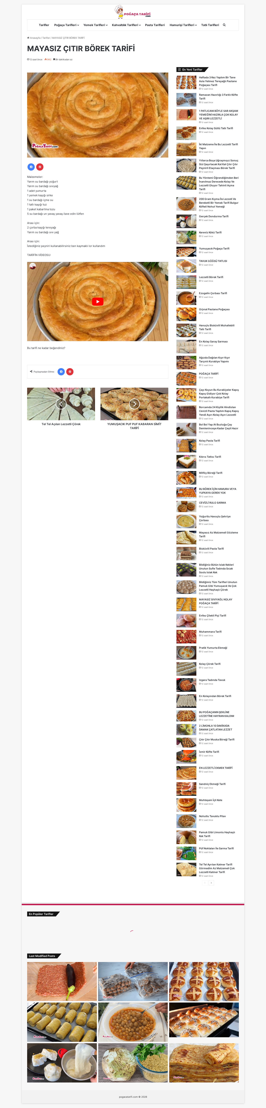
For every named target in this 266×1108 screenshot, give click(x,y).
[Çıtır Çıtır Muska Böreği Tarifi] (186, 742)
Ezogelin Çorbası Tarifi (213, 293)
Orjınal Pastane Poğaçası (214, 309)
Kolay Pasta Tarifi (209, 440)
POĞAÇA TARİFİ (208, 373)
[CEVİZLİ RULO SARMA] (186, 506)
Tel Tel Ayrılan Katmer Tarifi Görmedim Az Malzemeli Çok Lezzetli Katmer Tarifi (217, 868)
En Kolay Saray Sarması (213, 341)
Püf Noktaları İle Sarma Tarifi (216, 848)
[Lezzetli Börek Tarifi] (186, 282)
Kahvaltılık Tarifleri (125, 25)
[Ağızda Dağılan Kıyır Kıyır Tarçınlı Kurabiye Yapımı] (186, 362)
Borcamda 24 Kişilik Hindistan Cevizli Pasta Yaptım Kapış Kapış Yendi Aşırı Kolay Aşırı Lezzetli (219, 411)
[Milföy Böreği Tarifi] (186, 478)
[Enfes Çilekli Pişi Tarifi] (186, 620)
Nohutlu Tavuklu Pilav (212, 816)
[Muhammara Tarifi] (186, 636)
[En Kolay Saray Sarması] (186, 346)
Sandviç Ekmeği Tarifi (212, 783)
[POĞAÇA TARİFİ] (186, 378)
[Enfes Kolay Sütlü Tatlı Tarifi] (186, 133)
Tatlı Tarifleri (210, 25)
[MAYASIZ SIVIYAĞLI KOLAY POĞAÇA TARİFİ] (186, 604)
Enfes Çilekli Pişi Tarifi (212, 615)
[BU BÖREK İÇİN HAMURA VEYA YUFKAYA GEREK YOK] (186, 492)
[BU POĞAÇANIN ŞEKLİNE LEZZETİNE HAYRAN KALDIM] (186, 716)
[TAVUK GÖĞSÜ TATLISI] (186, 266)
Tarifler (44, 25)
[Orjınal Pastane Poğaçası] (186, 314)
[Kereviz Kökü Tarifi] (186, 237)
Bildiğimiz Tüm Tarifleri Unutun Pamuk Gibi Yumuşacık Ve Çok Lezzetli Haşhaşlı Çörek (218, 586)
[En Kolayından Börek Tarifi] (186, 701)
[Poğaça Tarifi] (132, 12)
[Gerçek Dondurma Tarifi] (186, 221)
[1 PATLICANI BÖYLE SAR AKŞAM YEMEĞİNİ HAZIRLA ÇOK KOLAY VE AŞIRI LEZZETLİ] (186, 114)
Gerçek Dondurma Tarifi (214, 216)
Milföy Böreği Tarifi (210, 472)
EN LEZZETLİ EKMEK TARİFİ (216, 767)
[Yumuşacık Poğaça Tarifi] (186, 252)
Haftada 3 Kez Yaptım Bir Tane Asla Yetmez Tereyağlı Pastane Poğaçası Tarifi (218, 81)
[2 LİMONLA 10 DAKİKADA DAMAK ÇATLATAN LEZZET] (186, 729)
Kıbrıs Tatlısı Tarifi (210, 456)
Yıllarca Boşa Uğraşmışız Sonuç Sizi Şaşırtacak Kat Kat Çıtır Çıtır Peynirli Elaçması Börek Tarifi (218, 164)
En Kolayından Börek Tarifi (215, 696)
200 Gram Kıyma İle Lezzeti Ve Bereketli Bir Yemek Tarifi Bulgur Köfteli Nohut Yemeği (218, 202)
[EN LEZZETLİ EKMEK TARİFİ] (186, 773)
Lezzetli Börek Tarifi (211, 277)
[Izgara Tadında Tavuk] (186, 685)
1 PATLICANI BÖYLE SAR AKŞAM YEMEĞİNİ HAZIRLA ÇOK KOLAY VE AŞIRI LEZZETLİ (218, 114)
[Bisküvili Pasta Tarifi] (186, 553)
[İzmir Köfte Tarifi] (186, 757)
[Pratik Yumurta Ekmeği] (186, 653)
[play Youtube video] (97, 301)
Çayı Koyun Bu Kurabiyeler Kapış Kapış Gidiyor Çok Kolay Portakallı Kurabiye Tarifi (219, 393)
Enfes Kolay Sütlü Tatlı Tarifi (216, 128)
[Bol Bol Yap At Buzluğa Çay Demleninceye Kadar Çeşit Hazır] (186, 429)
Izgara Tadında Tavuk (212, 679)
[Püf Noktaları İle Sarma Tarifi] (186, 853)
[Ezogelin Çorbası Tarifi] (186, 298)
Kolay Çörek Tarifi (210, 663)
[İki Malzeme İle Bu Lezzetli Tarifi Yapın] (186, 149)
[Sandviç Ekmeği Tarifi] (186, 789)
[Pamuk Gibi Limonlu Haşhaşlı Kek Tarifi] (186, 837)
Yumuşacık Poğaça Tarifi (214, 248)
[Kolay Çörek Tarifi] (186, 669)
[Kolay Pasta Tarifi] (186, 445)
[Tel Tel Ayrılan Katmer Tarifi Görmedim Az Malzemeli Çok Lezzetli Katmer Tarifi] (186, 869)
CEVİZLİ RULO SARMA (212, 502)
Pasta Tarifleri (155, 25)
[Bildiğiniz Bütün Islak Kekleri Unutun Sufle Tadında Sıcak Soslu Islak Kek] (186, 570)
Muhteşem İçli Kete (210, 800)
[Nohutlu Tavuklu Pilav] (186, 821)
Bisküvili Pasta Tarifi (211, 548)
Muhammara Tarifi (210, 631)
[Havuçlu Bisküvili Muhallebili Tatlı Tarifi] (186, 330)
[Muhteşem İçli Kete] (186, 805)
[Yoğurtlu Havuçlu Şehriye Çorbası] (186, 521)
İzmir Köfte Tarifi (209, 751)
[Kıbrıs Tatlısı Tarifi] (186, 462)
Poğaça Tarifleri (65, 25)
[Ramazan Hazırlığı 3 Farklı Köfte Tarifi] (186, 100)
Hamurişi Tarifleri (182, 25)
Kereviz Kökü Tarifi (210, 232)
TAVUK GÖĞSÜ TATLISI (213, 260)
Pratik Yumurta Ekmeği (213, 647)
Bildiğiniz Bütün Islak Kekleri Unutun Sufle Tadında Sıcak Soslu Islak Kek (216, 568)
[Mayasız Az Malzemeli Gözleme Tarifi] (186, 537)
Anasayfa (34, 37)
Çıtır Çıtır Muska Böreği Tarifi (217, 739)
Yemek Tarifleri (94, 25)
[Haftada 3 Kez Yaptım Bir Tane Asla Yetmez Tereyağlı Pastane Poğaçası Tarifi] (186, 82)
